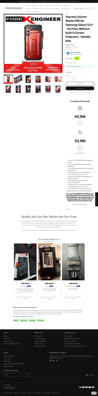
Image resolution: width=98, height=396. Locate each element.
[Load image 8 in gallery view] (18, 89)
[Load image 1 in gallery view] (8, 79)
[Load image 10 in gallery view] (38, 89)
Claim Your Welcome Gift (39, 338)
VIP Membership (38, 336)
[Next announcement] (94, 1)
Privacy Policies (7, 358)
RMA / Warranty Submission (70, 341)
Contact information (46, 392)
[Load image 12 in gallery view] (58, 89)
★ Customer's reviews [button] (96, 199)
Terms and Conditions (9, 356)
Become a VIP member (79, 153)
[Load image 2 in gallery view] (18, 79)
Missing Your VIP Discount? (40, 341)
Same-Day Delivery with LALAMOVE (72, 343)
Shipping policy (38, 392)
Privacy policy (23, 392)
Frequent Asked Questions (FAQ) (71, 338)
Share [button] (68, 209)
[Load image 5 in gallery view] (48, 79)
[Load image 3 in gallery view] (28, 79)
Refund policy (16, 392)
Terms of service (31, 392)
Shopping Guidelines (8, 341)
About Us (6, 336)
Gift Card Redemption (39, 343)
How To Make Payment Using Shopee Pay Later (75, 346)
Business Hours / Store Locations (11, 343)
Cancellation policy (55, 392)
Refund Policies (7, 361)
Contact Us (6, 338)
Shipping (67, 46)
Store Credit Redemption (40, 346)
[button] (42, 5)
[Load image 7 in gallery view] (8, 89)
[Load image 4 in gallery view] (38, 79)
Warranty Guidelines (8, 366)
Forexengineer (9, 392)
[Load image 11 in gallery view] (48, 89)
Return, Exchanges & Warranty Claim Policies (14, 363)
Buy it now (80, 88)
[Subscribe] (28, 374)
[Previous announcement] (4, 1)
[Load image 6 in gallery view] (58, 79)
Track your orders (68, 336)
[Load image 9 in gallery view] (28, 89)
